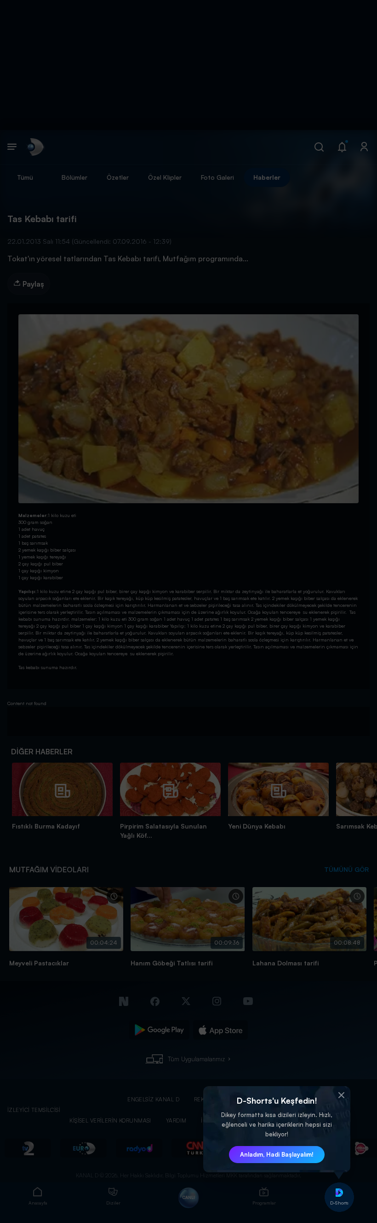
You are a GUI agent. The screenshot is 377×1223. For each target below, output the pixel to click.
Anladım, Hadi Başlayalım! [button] (277, 1154)
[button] (341, 1095)
